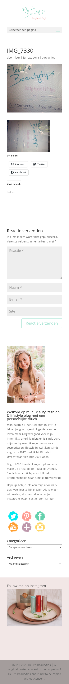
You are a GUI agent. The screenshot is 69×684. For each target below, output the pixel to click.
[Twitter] (13, 520)
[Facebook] (40, 520)
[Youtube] (13, 531)
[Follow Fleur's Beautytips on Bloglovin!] (26, 531)
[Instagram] (40, 531)
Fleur (17, 57)
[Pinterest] (26, 520)
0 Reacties (48, 57)
